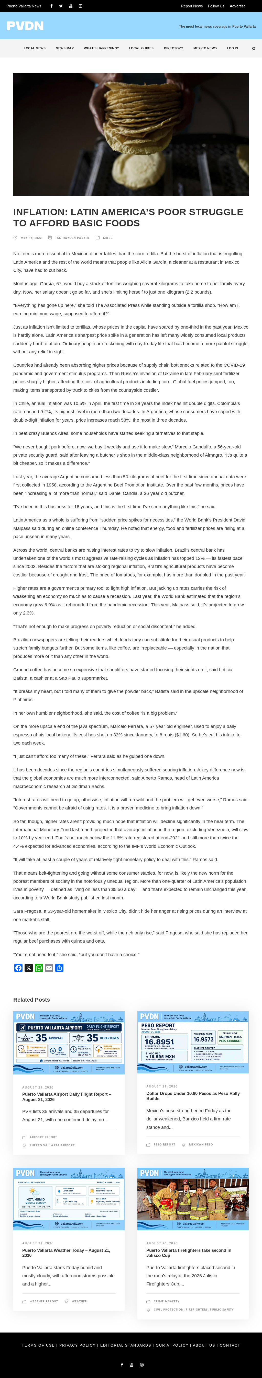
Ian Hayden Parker (72, 238)
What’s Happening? (101, 48)
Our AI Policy (172, 1345)
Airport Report (43, 1137)
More (107, 238)
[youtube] (70, 6)
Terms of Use (39, 1345)
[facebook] (51, 6)
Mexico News (205, 48)
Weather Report (44, 1301)
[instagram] (80, 6)
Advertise (238, 6)
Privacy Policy (78, 1345)
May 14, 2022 (31, 238)
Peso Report (164, 1144)
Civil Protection (169, 1309)
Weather (79, 1301)
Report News (192, 6)
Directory (173, 48)
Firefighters (197, 1309)
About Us (205, 1345)
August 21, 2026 (38, 1087)
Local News (35, 48)
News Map (65, 48)
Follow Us (216, 6)
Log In (232, 48)
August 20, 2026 (162, 1243)
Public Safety (222, 1309)
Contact (230, 1345)
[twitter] (61, 6)
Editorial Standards (126, 1345)
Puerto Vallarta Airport (52, 1145)
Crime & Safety (167, 1301)
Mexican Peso (201, 1144)
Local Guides (141, 48)
